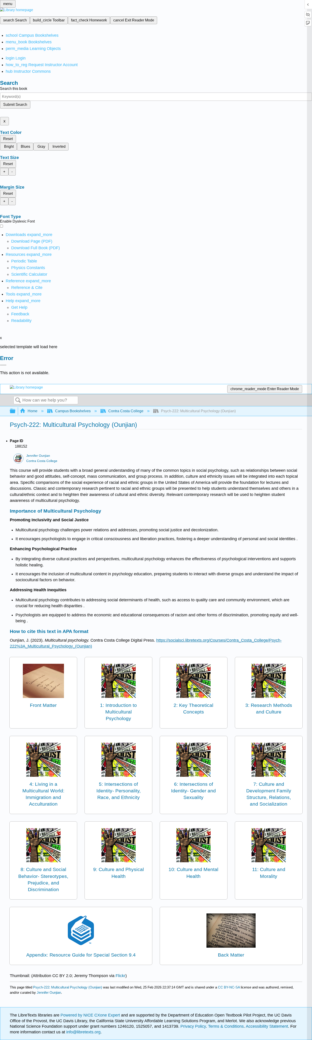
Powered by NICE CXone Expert (91, 1015)
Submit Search (15, 104)
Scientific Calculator (29, 274)
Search (18, 400)
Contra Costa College (125, 411)
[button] (20, 314)
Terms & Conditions (226, 1026)
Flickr (120, 975)
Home (32, 411)
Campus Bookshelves (73, 411)
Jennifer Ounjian (38, 455)
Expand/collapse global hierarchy (15, 411)
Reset (8, 139)
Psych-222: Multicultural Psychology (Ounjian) (67, 987)
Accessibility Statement (267, 1026)
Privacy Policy (193, 1026)
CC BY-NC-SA (229, 987)
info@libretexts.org (82, 1032)
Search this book (13, 89)
